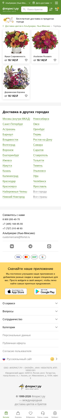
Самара (38, 145)
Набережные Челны (15, 191)
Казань (7, 171)
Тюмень (38, 165)
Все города (40, 191)
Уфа (35, 176)
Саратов (38, 150)
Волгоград (9, 145)
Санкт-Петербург (13, 124)
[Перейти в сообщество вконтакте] (12, 246)
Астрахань (9, 129)
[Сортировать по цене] (51, 9)
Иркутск (7, 165)
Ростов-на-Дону (42, 139)
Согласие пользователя (17, 351)
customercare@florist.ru (16, 237)
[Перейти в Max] (49, 246)
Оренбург (39, 129)
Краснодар (9, 181)
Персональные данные (17, 335)
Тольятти (38, 160)
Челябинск (39, 181)
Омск (36, 124)
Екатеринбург (11, 155)
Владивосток (10, 139)
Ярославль (40, 186)
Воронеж (8, 150)
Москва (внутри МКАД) (16, 119)
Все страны (40, 197)
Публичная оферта (14, 343)
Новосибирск (41, 119)
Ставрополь (40, 155)
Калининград (10, 176)
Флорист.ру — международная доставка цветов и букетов (31, 400)
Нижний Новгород (14, 197)
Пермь (37, 134)
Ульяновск (39, 171)
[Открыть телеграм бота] (30, 246)
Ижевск (7, 160)
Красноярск (10, 186)
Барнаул (8, 134)
